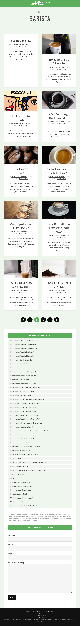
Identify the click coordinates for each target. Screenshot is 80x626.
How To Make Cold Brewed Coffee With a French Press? (59, 227)
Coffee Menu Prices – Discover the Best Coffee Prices (40, 3)
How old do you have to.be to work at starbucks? (27, 470)
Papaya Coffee (15, 458)
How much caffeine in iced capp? (21, 427)
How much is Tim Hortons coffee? (22, 435)
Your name (11, 535)
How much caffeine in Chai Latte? (22, 352)
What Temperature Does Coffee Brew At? (21, 226)
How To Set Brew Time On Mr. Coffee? (59, 284)
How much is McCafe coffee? (20, 380)
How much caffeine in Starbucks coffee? (24, 348)
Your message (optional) (16, 562)
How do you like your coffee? (20, 450)
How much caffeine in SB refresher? (22, 356)
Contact (53, 612)
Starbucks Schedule (17, 474)
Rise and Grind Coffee (21, 40)
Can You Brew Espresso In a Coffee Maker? (59, 171)
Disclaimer (40, 618)
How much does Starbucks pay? (21, 490)
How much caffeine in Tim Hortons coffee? (25, 443)
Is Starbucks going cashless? (20, 482)
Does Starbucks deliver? (18, 494)
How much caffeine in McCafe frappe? (23, 383)
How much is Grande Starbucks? (21, 360)
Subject (10, 553)
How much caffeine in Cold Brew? (22, 364)
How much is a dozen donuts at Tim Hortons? (26, 423)
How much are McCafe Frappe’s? (21, 395)
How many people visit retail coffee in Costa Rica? (28, 462)
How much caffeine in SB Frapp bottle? (24, 372)
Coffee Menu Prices (43, 612)
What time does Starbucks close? (22, 502)
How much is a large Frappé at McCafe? (24, 407)
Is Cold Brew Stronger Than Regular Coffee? (59, 116)
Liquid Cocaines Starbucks (19, 466)
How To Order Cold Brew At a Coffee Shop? (20, 284)
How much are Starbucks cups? (21, 368)
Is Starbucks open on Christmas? (21, 486)
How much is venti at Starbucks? (21, 340)
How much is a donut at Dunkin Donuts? (24, 506)
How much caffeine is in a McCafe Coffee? (25, 419)
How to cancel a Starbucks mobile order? (24, 454)
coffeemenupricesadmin (19, 44)
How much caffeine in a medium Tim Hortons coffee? (29, 431)
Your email (11, 544)
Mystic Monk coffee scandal (21, 118)
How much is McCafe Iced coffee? (22, 391)
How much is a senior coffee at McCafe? (24, 415)
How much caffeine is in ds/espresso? (23, 376)
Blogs (12, 478)
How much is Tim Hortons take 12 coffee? (25, 447)
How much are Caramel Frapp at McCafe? (25, 403)
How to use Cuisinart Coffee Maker (59, 61)
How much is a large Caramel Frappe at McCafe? (27, 399)
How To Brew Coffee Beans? (21, 171)
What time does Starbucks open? (21, 498)
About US (40, 614)
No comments (23, 46)
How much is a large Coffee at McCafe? (24, 411)
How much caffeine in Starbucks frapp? (24, 344)
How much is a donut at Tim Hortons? (23, 439)
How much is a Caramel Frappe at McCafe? (25, 387)
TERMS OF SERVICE (40, 616)
